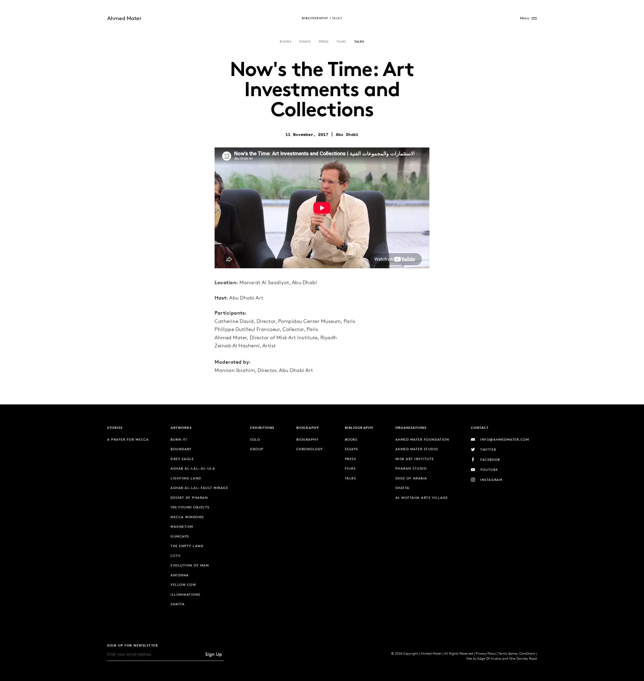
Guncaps (180, 536)
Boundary (181, 449)
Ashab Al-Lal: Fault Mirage (199, 488)
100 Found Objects (190, 507)
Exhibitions (262, 428)
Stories (115, 428)
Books (285, 41)
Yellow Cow (183, 585)
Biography (307, 428)
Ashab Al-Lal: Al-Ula (193, 468)
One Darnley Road (523, 658)
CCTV (175, 556)
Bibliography (315, 18)
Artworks (181, 428)
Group (257, 449)
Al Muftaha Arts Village (421, 498)
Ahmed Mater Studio (416, 449)
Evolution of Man (190, 565)
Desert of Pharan (189, 498)
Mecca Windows (187, 517)
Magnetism (182, 526)
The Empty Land (187, 546)
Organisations (411, 428)
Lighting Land (186, 478)
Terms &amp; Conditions (516, 653)
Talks (337, 18)
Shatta (178, 604)
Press (324, 41)
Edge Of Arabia (489, 658)
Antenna (180, 575)
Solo (255, 439)
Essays (305, 41)
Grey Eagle (182, 459)
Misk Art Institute (414, 459)
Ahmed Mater (124, 18)
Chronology (309, 449)
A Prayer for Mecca (128, 439)
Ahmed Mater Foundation (422, 439)
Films (341, 41)
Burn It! (179, 439)
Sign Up (213, 654)
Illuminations (185, 594)
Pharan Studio (411, 468)
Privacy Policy (486, 653)
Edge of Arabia (411, 478)
